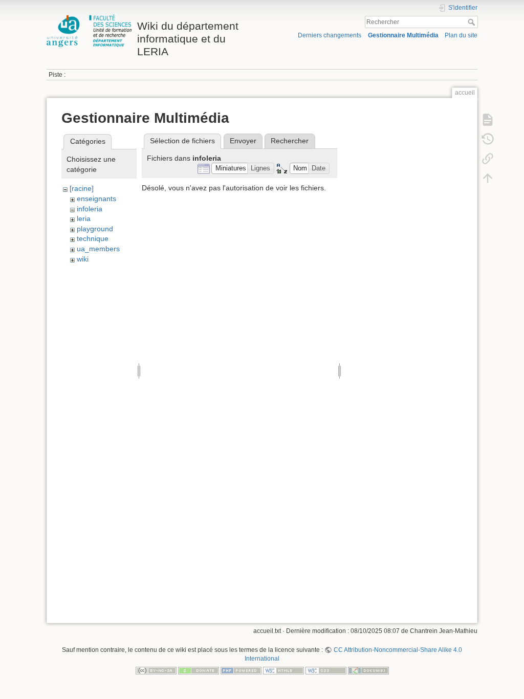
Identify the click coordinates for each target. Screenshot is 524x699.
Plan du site (461, 35)
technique (92, 238)
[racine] (82, 188)
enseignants (96, 198)
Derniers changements (329, 35)
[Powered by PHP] (241, 670)
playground (95, 229)
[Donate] (198, 670)
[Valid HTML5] (283, 670)
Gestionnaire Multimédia (403, 35)
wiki (83, 259)
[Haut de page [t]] (487, 177)
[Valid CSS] (325, 670)
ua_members (98, 249)
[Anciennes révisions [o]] (487, 138)
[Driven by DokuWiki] (368, 670)
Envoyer (243, 141)
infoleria (89, 209)
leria (84, 218)
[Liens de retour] (487, 158)
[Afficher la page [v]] (487, 119)
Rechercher (472, 22)
